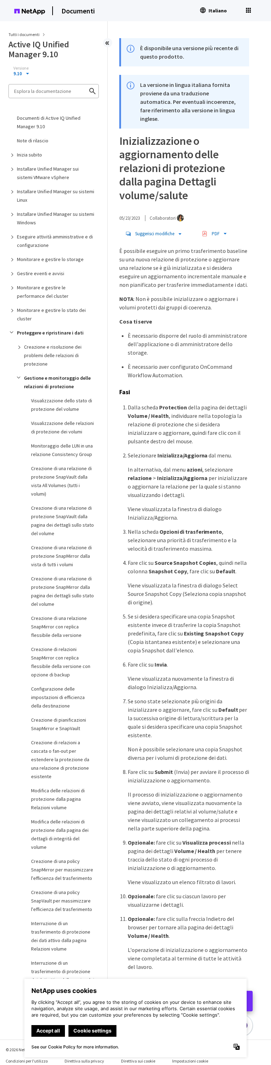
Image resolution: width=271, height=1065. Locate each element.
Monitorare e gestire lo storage (50, 259)
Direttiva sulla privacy (84, 1061)
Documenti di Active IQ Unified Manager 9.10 (48, 122)
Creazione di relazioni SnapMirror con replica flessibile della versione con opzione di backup (60, 662)
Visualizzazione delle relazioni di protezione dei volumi (62, 427)
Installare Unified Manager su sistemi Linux (55, 195)
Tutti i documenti (24, 34)
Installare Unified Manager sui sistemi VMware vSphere (48, 173)
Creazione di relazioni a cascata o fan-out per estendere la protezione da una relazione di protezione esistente (60, 759)
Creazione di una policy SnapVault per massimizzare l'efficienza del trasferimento (61, 900)
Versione (21, 68)
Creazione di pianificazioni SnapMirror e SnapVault (58, 724)
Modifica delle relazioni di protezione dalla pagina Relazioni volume (58, 799)
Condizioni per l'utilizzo (27, 1061)
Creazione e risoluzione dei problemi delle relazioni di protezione (53, 355)
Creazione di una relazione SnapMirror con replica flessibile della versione (59, 626)
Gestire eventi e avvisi (40, 273)
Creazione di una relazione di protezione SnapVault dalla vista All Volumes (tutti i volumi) (61, 481)
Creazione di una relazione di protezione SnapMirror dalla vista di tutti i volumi (61, 556)
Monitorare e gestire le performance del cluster (42, 291)
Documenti (78, 10)
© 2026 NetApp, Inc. (23, 1049)
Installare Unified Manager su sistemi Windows (55, 218)
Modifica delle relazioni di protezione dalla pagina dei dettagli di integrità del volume (60, 834)
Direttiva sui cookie (138, 1061)
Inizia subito (29, 155)
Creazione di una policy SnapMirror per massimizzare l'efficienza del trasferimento (62, 869)
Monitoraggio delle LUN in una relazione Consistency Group (62, 450)
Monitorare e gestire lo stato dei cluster (51, 314)
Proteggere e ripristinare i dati (50, 333)
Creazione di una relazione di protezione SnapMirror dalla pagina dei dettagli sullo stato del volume (62, 591)
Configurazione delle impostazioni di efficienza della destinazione (58, 697)
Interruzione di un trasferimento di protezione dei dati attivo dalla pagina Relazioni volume (60, 936)
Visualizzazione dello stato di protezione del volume (61, 404)
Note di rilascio (32, 140)
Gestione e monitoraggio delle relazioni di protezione (57, 382)
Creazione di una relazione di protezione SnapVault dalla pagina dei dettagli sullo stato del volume (62, 521)
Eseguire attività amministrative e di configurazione (55, 240)
